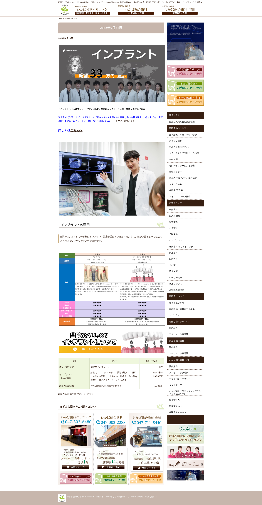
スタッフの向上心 (177, 184)
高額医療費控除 (176, 290)
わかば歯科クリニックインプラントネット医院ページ (186, 392)
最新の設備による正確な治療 (183, 178)
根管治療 (173, 222)
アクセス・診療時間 (178, 334)
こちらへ (76, 130)
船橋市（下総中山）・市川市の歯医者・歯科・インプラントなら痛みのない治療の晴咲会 (94, 2)
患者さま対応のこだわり (181, 147)
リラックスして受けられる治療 (184, 153)
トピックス (174, 315)
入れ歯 (172, 265)
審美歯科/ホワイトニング (181, 246)
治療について (175, 203)
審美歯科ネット (176, 406)
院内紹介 (173, 328)
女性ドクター (175, 172)
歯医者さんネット (177, 412)
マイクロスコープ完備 (179, 196)
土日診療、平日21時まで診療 (183, 134)
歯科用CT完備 (176, 190)
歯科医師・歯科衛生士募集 (182, 309)
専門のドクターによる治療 (182, 165)
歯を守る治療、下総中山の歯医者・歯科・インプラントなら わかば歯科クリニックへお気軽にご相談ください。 (112, 497)
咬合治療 (173, 271)
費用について (175, 283)
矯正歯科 (173, 252)
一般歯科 (173, 209)
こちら (91, 394)
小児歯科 (173, 228)
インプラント (175, 240)
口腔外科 (173, 259)
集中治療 (173, 159)
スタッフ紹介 (175, 141)
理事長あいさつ (176, 303)
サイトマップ (175, 385)
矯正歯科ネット (176, 400)
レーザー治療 (175, 277)
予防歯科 (173, 234)
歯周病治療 (174, 215)
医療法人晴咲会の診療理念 (182, 121)
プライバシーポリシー (179, 379)
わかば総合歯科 (176, 341)
